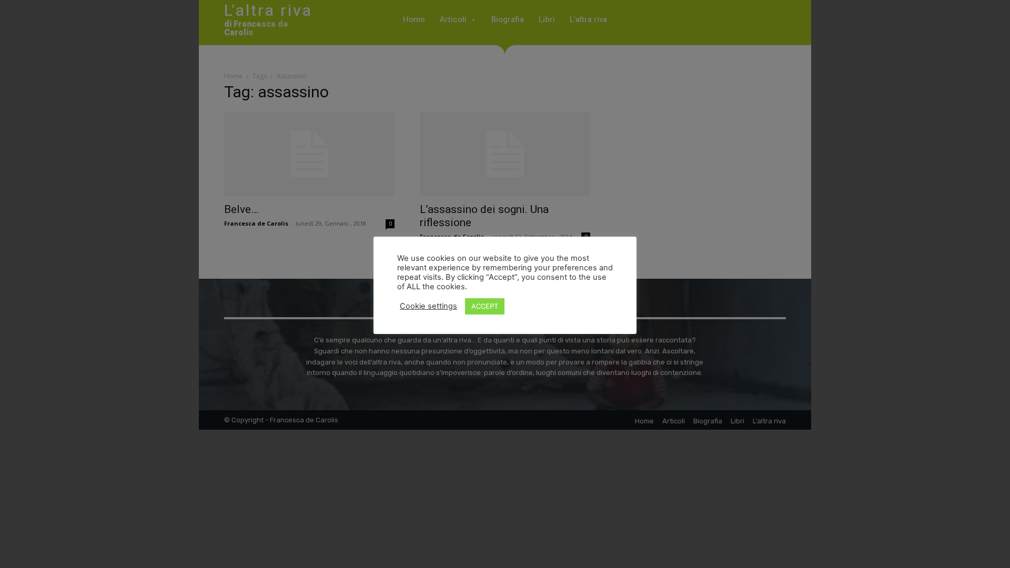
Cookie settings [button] (428, 306)
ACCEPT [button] (484, 306)
